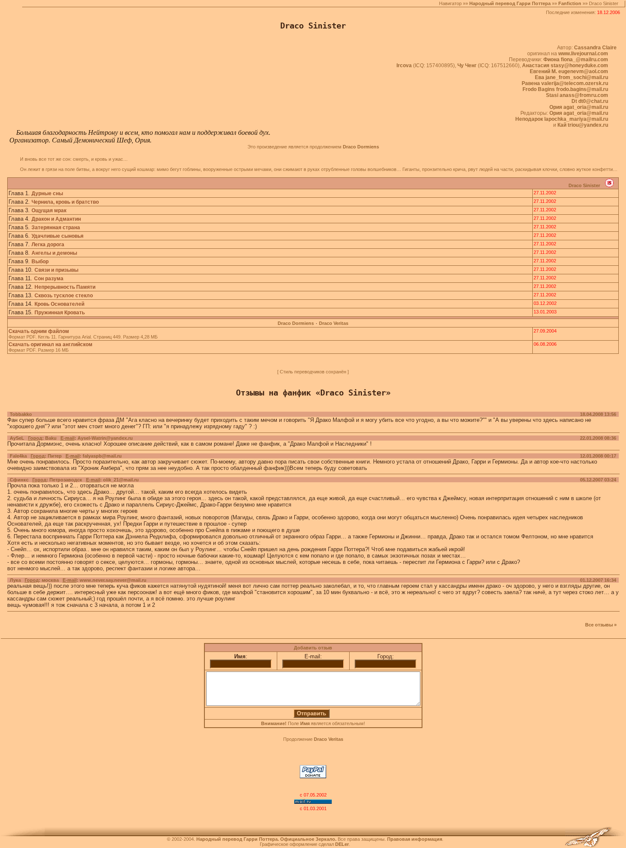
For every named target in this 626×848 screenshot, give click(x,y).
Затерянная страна (56, 227)
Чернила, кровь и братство (65, 202)
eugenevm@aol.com (583, 71)
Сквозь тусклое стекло (63, 296)
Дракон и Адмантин (56, 219)
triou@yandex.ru (588, 125)
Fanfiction (569, 3)
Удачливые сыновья (57, 236)
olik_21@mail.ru (121, 479)
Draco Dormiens (296, 323)
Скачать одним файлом (39, 331)
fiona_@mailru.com (584, 60)
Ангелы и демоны (54, 253)
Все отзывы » (601, 624)
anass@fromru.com (584, 95)
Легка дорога (48, 245)
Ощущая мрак (49, 210)
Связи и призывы (56, 270)
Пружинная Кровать (59, 313)
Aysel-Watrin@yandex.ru (105, 438)
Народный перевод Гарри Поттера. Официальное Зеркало (265, 839)
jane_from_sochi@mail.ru (577, 77)
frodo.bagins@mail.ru (582, 89)
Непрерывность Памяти (64, 287)
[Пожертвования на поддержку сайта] (313, 777)
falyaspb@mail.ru (102, 455)
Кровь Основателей (59, 304)
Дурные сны (47, 193)
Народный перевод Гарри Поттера (510, 3)
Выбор (40, 262)
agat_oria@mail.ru (585, 107)
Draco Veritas (333, 323)
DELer (342, 844)
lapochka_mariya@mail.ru (576, 119)
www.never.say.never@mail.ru (113, 580)
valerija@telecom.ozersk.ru (574, 83)
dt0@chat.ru (593, 101)
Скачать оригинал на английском (50, 344)
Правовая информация (414, 839)
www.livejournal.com (583, 54)
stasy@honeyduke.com (579, 65)
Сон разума (48, 279)
